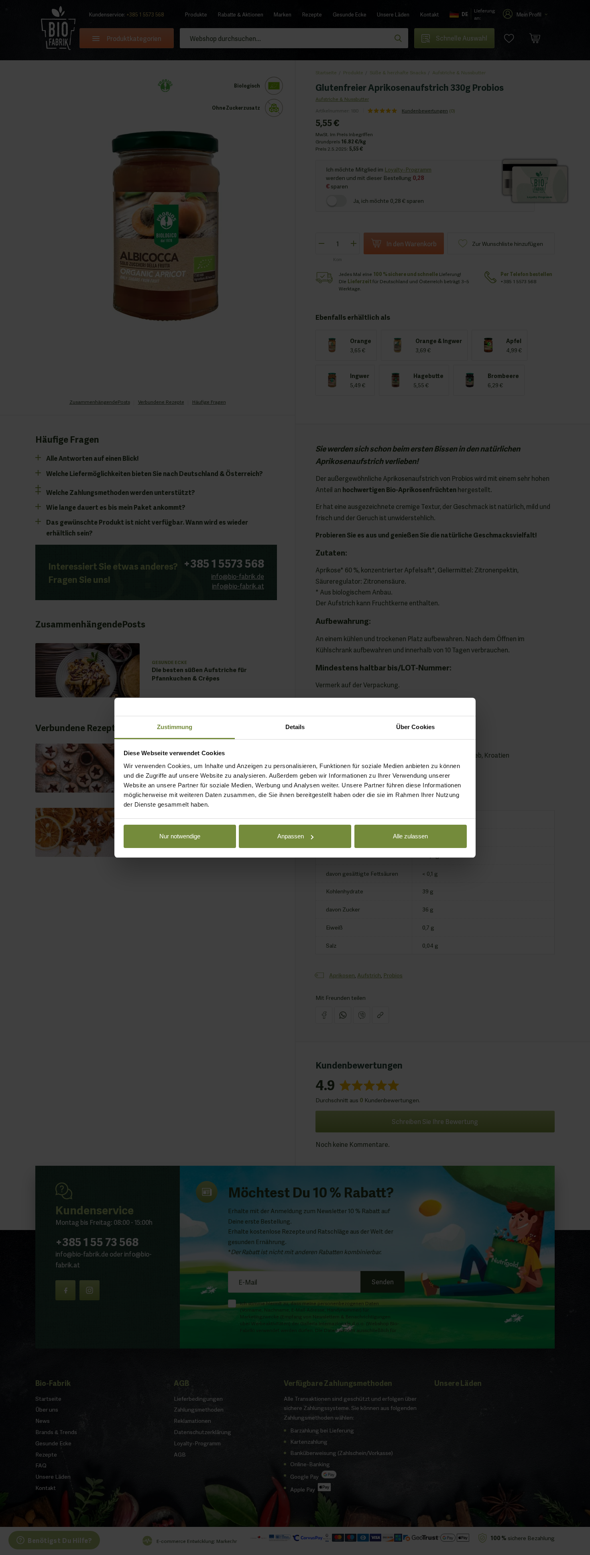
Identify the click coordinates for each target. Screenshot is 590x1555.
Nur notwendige (179, 836)
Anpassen (290, 836)
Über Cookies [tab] (415, 726)
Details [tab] (295, 726)
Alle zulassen (410, 836)
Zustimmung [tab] (175, 726)
